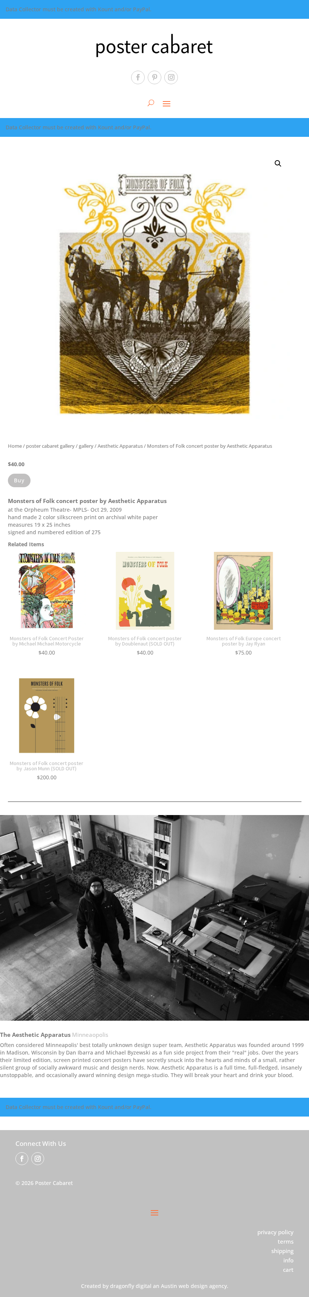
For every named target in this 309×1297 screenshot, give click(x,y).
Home (15, 445)
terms (286, 1241)
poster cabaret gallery (50, 445)
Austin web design (184, 1285)
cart (288, 1269)
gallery (86, 445)
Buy (19, 480)
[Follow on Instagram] (171, 77)
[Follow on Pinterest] (154, 77)
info (288, 1260)
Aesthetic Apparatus (120, 445)
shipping (282, 1251)
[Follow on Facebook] (138, 77)
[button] (278, 163)
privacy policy (275, 1232)
